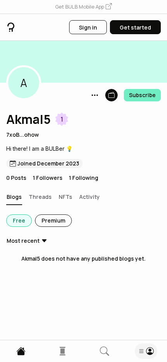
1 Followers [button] (48, 177)
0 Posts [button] (16, 177)
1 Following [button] (83, 177)
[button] (83, 7)
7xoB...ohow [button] (22, 134)
